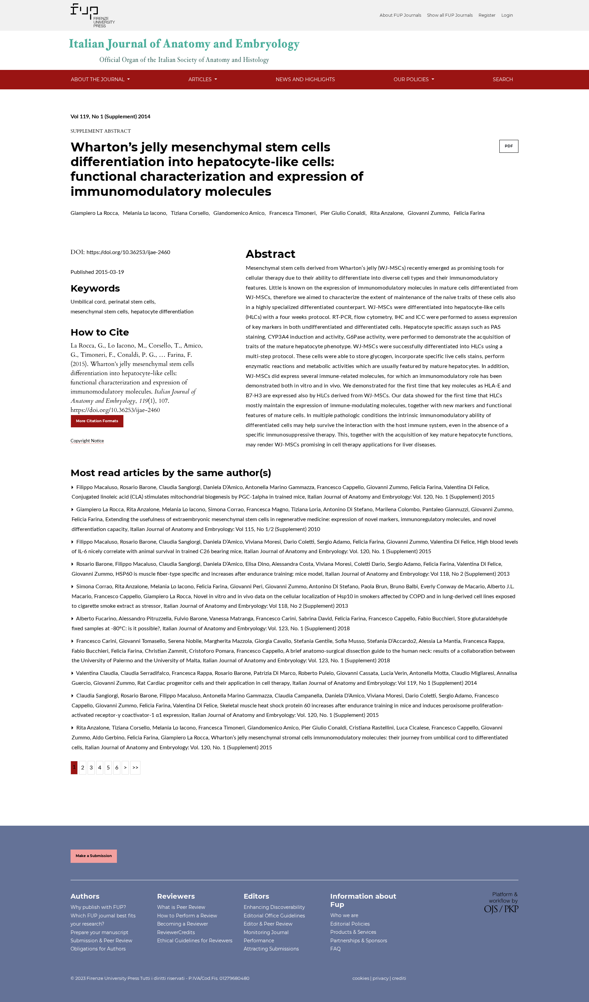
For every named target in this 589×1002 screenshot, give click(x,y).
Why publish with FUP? (98, 907)
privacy (381, 978)
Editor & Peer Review (268, 924)
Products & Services (353, 932)
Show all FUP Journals (450, 15)
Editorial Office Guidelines (274, 915)
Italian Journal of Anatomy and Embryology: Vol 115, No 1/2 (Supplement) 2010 (225, 529)
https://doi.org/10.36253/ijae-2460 (128, 252)
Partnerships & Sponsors (358, 940)
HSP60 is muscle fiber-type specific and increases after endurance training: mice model (220, 574)
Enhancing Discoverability (274, 907)
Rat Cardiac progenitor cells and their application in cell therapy (214, 683)
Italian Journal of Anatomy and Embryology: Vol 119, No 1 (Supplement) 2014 (384, 683)
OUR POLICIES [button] (412, 79)
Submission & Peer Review (101, 940)
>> (135, 767)
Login (507, 15)
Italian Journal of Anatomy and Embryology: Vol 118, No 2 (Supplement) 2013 (417, 574)
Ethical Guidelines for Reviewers (194, 940)
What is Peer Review (181, 907)
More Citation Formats (97, 421)
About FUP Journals (400, 15)
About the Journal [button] (98, 79)
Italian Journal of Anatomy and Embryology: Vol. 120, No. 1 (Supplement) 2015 (401, 497)
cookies (360, 978)
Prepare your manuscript (100, 932)
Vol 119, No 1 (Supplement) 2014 (110, 116)
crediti (399, 978)
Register (487, 15)
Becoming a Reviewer (182, 924)
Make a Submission (94, 856)
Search (503, 79)
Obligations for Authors (98, 949)
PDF (509, 146)
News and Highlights (305, 79)
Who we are (344, 915)
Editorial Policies (350, 924)
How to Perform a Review (187, 915)
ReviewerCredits (176, 932)
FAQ (335, 949)
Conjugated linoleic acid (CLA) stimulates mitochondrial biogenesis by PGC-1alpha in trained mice (189, 497)
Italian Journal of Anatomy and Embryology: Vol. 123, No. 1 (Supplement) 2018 (256, 628)
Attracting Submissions (271, 949)
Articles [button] (200, 79)
